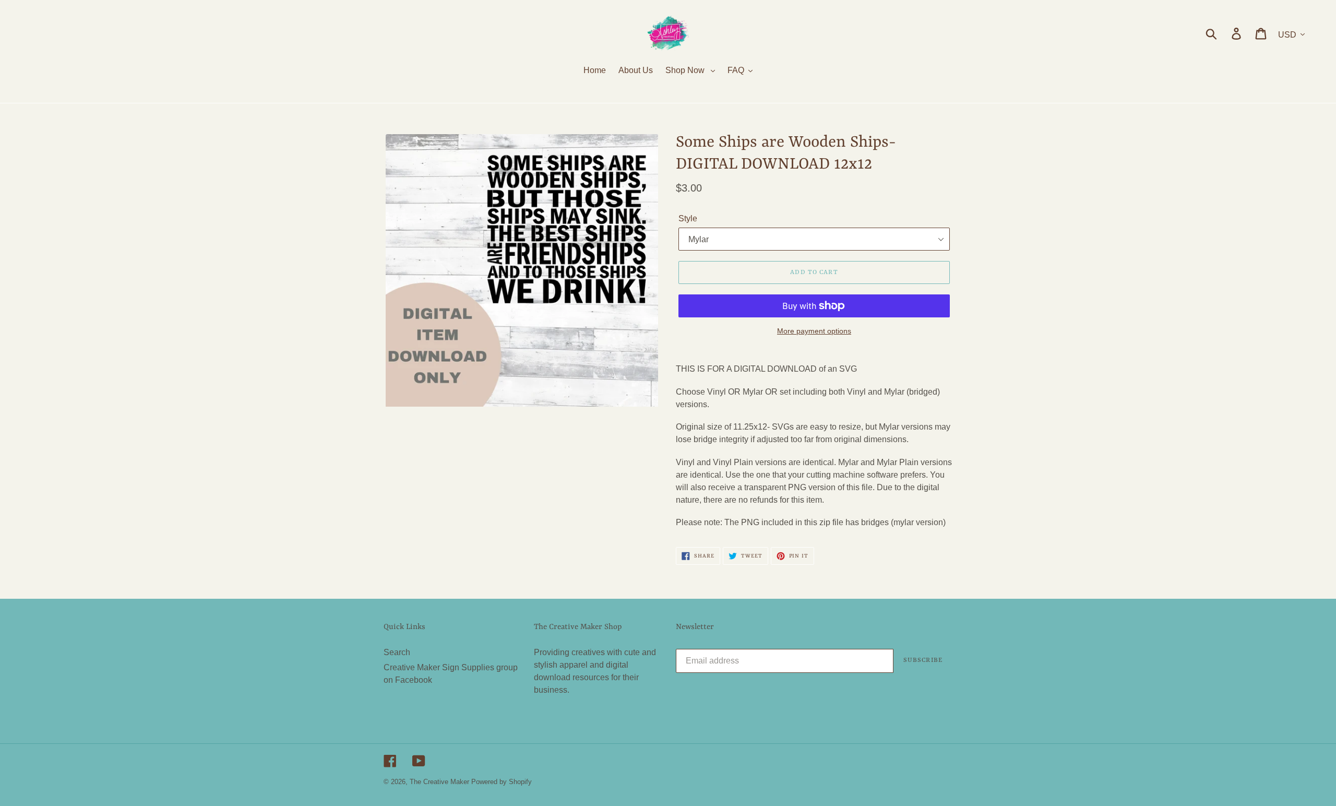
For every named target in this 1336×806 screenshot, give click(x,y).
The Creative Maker (439, 782)
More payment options (814, 331)
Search (397, 652)
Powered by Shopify (501, 782)
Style (687, 218)
